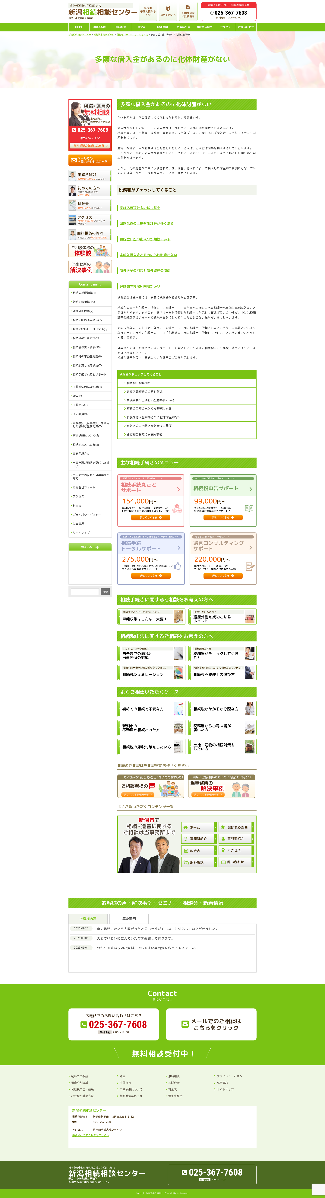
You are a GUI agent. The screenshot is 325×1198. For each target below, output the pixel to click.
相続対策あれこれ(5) (86, 445)
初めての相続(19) (84, 302)
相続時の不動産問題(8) (87, 356)
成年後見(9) (80, 414)
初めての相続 (79, 1076)
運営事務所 (175, 1095)
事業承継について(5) (86, 435)
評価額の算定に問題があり (140, 286)
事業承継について (131, 1089)
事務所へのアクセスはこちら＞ (90, 1135)
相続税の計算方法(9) (86, 338)
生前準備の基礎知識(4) (87, 387)
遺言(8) (77, 396)
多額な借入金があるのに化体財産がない (154, 417)
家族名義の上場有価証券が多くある (147, 223)
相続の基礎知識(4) (84, 293)
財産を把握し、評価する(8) (90, 329)
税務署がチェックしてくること (140, 374)
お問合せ (174, 1082)
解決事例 (162, 27)
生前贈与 (125, 1082)
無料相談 (120, 27)
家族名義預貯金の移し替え (140, 208)
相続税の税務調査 (139, 383)
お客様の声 (183, 27)
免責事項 (78, 524)
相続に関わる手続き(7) (87, 320)
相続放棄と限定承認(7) (87, 365)
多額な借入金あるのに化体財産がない (148, 255)
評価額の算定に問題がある (145, 434)
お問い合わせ (246, 27)
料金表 (142, 27)
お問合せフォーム (84, 487)
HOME (79, 27)
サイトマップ (81, 533)
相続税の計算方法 (82, 1095)
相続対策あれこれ (131, 1095)
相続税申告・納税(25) (87, 347)
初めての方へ (168, 15)
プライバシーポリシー (87, 515)
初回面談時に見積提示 (188, 14)
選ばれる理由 (204, 27)
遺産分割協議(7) (83, 311)
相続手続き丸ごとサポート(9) (90, 376)
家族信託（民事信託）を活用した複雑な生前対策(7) (91, 424)
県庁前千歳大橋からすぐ (148, 11)
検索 (105, 591)
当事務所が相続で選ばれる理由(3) (91, 464)
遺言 (122, 1076)
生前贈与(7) (80, 405)
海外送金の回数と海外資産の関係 (145, 270)
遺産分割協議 (79, 1082)
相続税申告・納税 (82, 1089)
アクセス (225, 27)
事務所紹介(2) (81, 454)
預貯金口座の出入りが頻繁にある (145, 239)
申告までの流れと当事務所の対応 (91, 476)
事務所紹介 (99, 27)
